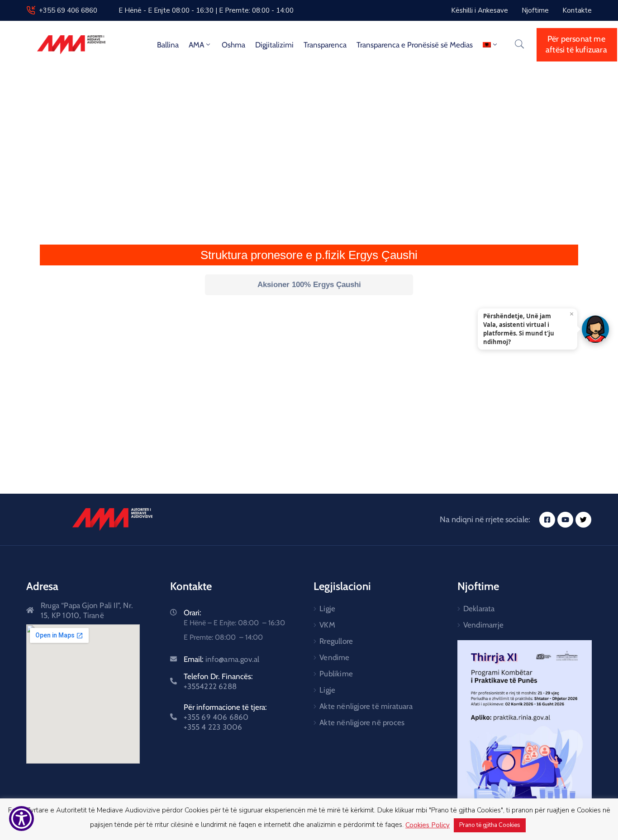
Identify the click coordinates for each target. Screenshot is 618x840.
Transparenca (325, 44)
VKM (327, 624)
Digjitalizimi (274, 44)
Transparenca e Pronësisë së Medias (415, 44)
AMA (196, 44)
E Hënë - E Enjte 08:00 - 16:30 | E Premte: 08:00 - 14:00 (206, 10)
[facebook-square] (547, 520)
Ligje (327, 608)
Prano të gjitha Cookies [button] (489, 825)
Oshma (233, 44)
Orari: (192, 612)
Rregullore (336, 641)
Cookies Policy (427, 825)
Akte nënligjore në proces (361, 722)
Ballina (168, 44)
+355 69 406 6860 (68, 10)
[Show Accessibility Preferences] (21, 818)
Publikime (336, 673)
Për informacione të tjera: (225, 717)
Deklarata (479, 608)
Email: (222, 659)
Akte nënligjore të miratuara (366, 706)
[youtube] (565, 520)
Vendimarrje (483, 624)
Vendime (334, 657)
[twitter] (583, 520)
